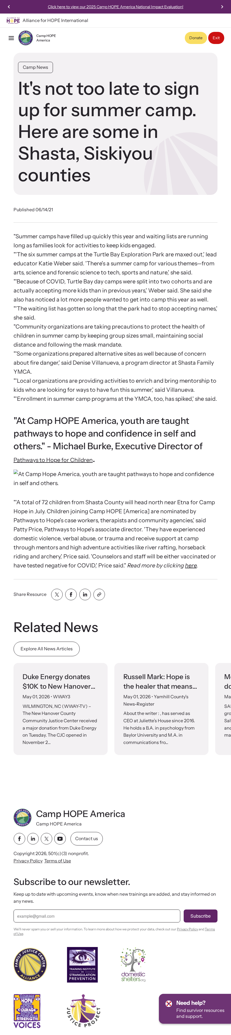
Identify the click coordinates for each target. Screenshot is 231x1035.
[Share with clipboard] (99, 594)
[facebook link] (19, 839)
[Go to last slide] (9, 6)
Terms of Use (57, 860)
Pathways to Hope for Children (53, 460)
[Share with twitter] (57, 594)
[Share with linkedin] (85, 594)
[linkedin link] (33, 839)
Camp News (35, 67)
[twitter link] (46, 839)
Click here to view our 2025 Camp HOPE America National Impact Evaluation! (115, 6)
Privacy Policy (28, 860)
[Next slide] (222, 6)
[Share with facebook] (71, 594)
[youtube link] (60, 839)
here (191, 565)
